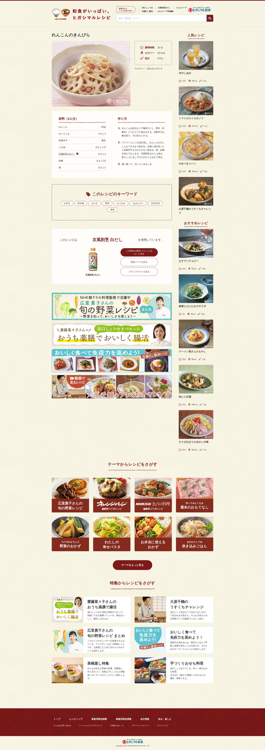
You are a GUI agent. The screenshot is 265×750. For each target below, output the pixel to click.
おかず (94, 203)
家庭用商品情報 (99, 719)
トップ (57, 719)
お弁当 (67, 203)
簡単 (112, 209)
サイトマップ (162, 725)
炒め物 (80, 203)
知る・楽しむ (164, 719)
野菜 (107, 203)
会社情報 (144, 719)
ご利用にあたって (117, 725)
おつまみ (121, 203)
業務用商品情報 (123, 719)
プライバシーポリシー (141, 725)
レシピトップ (76, 719)
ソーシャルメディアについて (90, 725)
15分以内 (155, 203)
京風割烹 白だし (67, 154)
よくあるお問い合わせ (62, 725)
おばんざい (138, 203)
